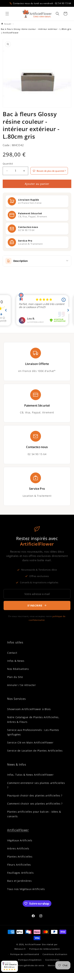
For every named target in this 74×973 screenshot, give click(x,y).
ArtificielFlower (18, 830)
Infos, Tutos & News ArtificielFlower (30, 774)
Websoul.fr (20, 948)
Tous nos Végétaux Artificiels (26, 889)
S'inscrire (34, 605)
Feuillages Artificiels (20, 872)
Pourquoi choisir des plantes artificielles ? (34, 795)
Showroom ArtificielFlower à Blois (29, 709)
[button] (7, 14)
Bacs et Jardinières (19, 880)
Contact (12, 652)
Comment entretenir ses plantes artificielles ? (36, 785)
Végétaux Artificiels (19, 840)
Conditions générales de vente (28, 965)
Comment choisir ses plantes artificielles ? (35, 803)
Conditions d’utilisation (55, 954)
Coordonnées (52, 959)
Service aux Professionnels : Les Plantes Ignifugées (33, 732)
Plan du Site (15, 677)
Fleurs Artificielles (19, 864)
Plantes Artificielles (20, 856)
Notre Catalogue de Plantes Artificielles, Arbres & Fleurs (33, 719)
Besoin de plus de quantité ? (51, 170)
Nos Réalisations (18, 669)
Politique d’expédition (29, 959)
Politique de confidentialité (24, 954)
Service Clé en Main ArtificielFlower (30, 742)
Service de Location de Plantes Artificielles (35, 750)
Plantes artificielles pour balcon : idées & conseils (34, 814)
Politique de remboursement (44, 948)
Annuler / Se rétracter (21, 685)
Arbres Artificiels (18, 848)
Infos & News (15, 660)
